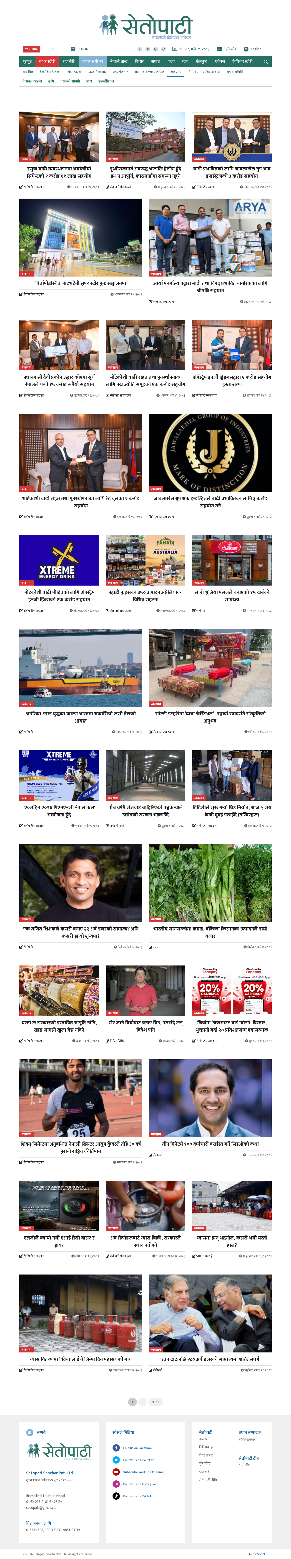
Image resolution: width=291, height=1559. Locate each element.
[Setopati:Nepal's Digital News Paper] (145, 26)
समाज (155, 61)
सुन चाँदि (205, 1464)
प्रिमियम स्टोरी (242, 61)
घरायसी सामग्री (70, 81)
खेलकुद (201, 61)
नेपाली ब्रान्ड (119, 61)
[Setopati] (59, 1451)
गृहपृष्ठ (203, 1439)
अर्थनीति (28, 72)
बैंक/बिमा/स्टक (49, 72)
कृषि (51, 81)
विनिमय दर (206, 1447)
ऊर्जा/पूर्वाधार (97, 72)
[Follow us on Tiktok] (163, 49)
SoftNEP (262, 1554)
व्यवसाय (176, 72)
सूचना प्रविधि (234, 72)
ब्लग (185, 61)
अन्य (89, 81)
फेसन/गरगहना (32, 81)
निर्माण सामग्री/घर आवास (204, 72)
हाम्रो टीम (244, 1465)
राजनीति (69, 61)
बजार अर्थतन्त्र (93, 61)
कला (171, 61)
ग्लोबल (220, 61)
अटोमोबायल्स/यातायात (149, 72)
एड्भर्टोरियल (106, 81)
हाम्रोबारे (204, 1472)
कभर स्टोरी (47, 61)
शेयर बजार (206, 1456)
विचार (139, 61)
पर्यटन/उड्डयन (74, 72)
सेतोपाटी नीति (208, 1480)
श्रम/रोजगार (120, 72)
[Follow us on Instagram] (155, 49)
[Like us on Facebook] (139, 49)
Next (155, 1401)
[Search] (266, 61)
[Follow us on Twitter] (147, 49)
